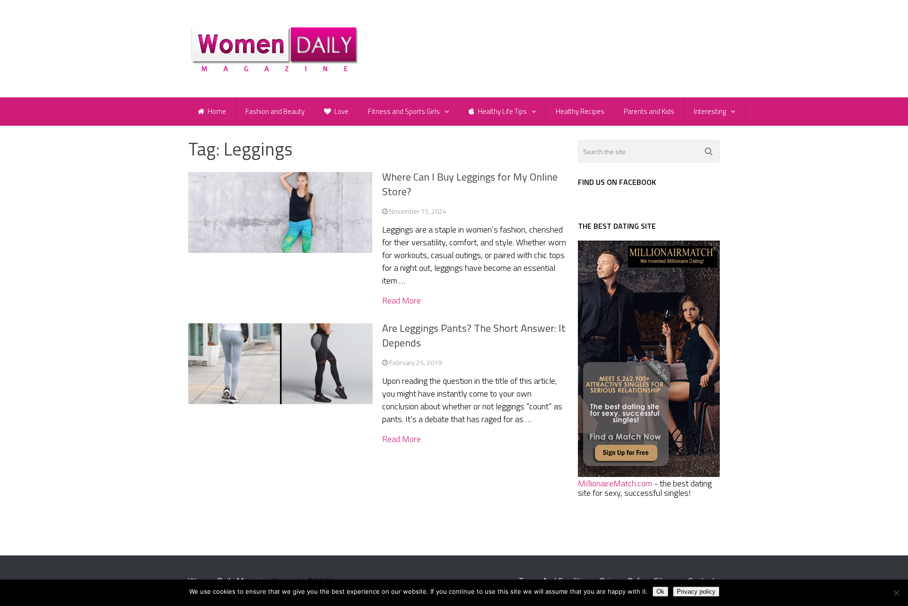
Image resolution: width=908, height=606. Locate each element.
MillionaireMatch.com (615, 483)
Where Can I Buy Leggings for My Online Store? (470, 184)
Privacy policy (696, 591)
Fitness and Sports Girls (404, 111)
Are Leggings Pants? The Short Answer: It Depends (474, 335)
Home (216, 111)
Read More (401, 300)
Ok (660, 591)
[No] (896, 592)
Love (341, 111)
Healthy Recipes (580, 111)
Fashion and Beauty (275, 111)
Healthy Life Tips (501, 111)
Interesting (710, 111)
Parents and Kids (649, 111)
